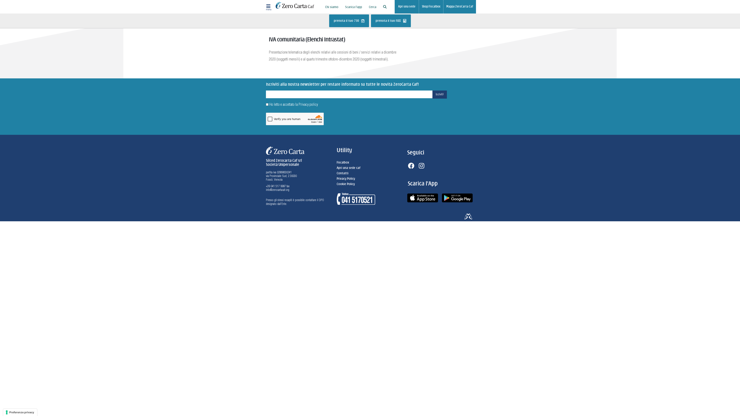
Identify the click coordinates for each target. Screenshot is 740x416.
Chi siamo (331, 7)
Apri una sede (406, 6)
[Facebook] (411, 165)
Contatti (342, 173)
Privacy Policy (346, 178)
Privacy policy (308, 105)
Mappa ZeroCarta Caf (459, 6)
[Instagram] (422, 165)
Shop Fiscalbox (431, 6)
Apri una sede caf (348, 168)
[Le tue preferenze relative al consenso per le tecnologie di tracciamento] (20, 412)
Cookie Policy (346, 184)
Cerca (372, 7)
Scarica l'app (353, 7)
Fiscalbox (343, 162)
